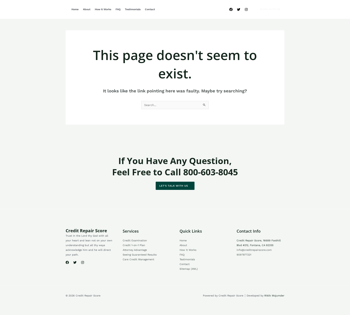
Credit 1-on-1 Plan (134, 245)
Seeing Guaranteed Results (140, 254)
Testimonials (133, 9)
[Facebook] (231, 9)
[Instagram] (246, 9)
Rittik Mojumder (274, 295)
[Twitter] (238, 9)
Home (75, 9)
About (86, 9)
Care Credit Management (138, 259)
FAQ (118, 9)
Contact (150, 9)
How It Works (103, 9)
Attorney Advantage (135, 249)
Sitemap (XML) (189, 268)
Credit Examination (135, 240)
